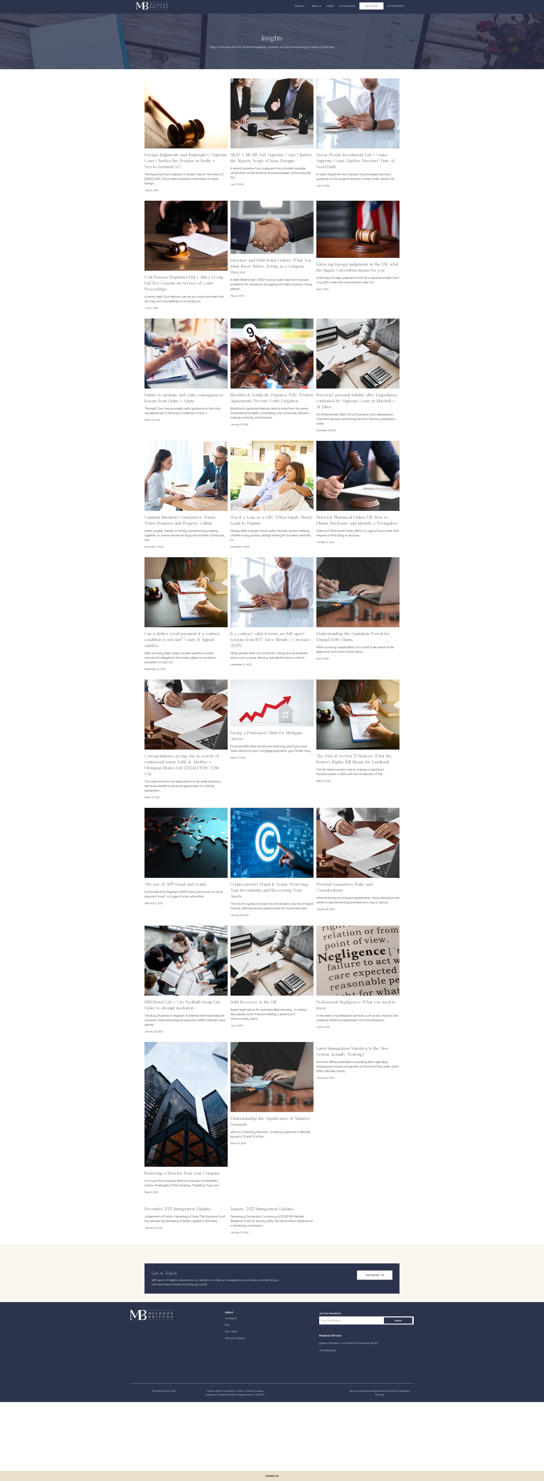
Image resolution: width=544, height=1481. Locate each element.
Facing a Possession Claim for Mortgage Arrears (266, 736)
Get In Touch (371, 6)
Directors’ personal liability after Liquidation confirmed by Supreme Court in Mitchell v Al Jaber (356, 401)
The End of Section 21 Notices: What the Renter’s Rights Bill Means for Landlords (353, 759)
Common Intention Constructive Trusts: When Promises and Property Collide (180, 520)
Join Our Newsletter (330, 1313)
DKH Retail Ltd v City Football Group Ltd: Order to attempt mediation (182, 1005)
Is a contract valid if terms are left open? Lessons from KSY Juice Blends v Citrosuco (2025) (270, 640)
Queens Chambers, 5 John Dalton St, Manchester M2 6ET (348, 1343)
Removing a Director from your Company (182, 1173)
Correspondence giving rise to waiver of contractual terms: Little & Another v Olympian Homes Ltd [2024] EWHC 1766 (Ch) (181, 765)
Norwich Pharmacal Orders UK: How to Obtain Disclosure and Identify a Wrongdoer (357, 520)
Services (299, 6)
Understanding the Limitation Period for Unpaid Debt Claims (352, 637)
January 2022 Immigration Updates (262, 1209)
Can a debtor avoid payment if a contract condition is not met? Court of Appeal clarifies (182, 640)
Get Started (372, 1275)
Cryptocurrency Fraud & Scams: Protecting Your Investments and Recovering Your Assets (269, 890)
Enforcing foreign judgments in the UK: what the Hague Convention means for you (357, 267)
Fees (227, 1324)
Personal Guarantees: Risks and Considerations (344, 887)
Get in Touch (231, 1331)
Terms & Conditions (235, 1338)
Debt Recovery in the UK (253, 1002)
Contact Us (272, 1475)
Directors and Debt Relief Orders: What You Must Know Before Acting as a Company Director (270, 266)
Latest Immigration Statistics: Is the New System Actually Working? (352, 1051)
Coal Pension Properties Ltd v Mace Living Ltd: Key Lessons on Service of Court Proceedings (184, 283)
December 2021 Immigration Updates (177, 1209)
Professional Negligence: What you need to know (356, 1005)
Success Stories (347, 6)
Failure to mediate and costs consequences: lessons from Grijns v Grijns (184, 398)
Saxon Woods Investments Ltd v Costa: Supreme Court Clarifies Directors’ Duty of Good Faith (355, 161)
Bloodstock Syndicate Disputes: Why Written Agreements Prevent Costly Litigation (271, 398)
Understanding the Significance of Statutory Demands (270, 1121)
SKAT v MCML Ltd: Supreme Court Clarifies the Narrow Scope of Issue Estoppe (271, 158)
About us (316, 6)
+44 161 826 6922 (395, 6)
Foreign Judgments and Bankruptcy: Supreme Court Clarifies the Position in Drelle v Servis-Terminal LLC (186, 161)
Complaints (231, 1318)
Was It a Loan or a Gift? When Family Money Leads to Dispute (271, 520)
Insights (330, 6)
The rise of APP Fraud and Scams (175, 884)
